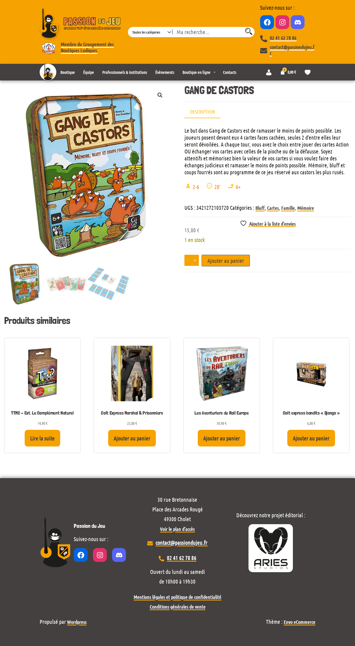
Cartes (273, 208)
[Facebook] (267, 22)
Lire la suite (42, 438)
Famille (288, 208)
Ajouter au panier (225, 260)
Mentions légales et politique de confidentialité (177, 597)
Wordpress (77, 622)
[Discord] (298, 22)
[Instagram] (282, 22)
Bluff (260, 208)
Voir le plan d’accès (177, 529)
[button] (160, 95)
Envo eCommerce (299, 622)
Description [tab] (202, 111)
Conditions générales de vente (178, 607)
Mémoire (305, 208)
